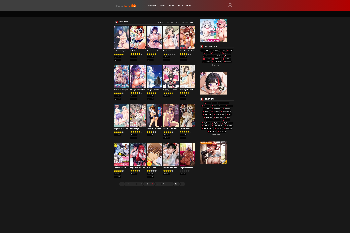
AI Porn (188, 5)
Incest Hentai (151, 5)
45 (163, 184)
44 (157, 184)
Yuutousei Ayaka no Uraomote (154, 51)
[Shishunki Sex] (171, 37)
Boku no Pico (151, 168)
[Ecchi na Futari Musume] (171, 154)
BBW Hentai (219, 117)
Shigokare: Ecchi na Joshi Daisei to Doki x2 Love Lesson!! (121, 129)
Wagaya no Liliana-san (187, 168)
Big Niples (217, 123)
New (191, 22)
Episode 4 (166, 57)
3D (215, 103)
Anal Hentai (216, 108)
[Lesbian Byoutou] (138, 115)
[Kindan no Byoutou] (171, 115)
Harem (180, 5)
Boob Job (223, 131)
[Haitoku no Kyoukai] (121, 37)
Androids (227, 108)
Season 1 (133, 173)
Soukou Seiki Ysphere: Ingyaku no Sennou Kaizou (121, 90)
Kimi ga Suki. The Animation (154, 90)
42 (147, 184)
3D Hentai (206, 50)
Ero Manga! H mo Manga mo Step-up (187, 90)
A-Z (172, 22)
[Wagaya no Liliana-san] (187, 154)
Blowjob (208, 58)
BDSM (207, 53)
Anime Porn (208, 114)
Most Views (185, 22)
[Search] (230, 5)
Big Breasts (208, 56)
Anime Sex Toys (219, 114)
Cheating (227, 58)
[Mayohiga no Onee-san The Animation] (171, 76)
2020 (208, 103)
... (134, 184)
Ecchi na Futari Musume (171, 168)
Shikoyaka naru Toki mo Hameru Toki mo (138, 90)
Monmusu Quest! (120, 168)
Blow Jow (229, 128)
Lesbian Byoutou (136, 129)
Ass (230, 114)
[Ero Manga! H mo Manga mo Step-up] (187, 76)
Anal (223, 50)
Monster (172, 5)
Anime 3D (216, 111)
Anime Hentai (227, 111)
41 (141, 184)
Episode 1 (117, 60)
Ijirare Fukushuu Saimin (187, 51)
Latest (167, 22)
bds (228, 117)
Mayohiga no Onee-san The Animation (171, 90)
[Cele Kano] (138, 37)
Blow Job (227, 56)
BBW (231, 50)
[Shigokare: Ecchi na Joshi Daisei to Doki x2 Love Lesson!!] (121, 115)
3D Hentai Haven (218, 106)
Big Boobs (227, 53)
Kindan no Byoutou (170, 129)
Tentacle (162, 5)
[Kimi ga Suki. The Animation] (154, 76)
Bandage (209, 117)
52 (176, 184)
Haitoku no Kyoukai (121, 51)
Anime (207, 111)
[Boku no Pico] (154, 154)
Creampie (228, 61)
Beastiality (217, 53)
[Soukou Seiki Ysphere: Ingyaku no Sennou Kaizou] (121, 76)
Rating (177, 22)
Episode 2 (117, 57)
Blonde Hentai (208, 128)
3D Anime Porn (224, 103)
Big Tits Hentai (228, 123)
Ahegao (215, 50)
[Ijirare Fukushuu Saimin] (187, 37)
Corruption (217, 61)
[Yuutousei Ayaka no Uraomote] (154, 37)
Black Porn (207, 125)
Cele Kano (134, 51)
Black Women (218, 125)
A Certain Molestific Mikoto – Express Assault (154, 129)
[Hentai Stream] (125, 5)
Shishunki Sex (168, 51)
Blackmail (229, 125)
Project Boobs (185, 129)
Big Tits (218, 56)
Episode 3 (166, 60)
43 (152, 184)
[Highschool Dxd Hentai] (138, 154)
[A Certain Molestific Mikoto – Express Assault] (154, 115)
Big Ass (227, 120)
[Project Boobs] (187, 115)
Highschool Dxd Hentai (138, 168)
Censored (217, 58)
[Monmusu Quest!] (121, 154)
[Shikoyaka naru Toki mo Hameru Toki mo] (138, 76)
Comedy (207, 61)
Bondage (213, 131)
